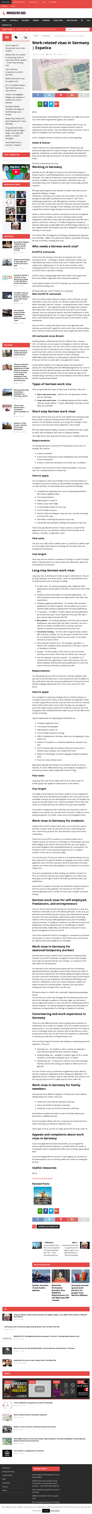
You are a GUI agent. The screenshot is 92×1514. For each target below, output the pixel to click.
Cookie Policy (34, 2)
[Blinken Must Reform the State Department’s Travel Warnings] (21, 218)
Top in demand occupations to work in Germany (14, 72)
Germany (46, 20)
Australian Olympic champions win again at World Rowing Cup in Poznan (21, 246)
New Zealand (72, 20)
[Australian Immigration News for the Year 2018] (40, 1388)
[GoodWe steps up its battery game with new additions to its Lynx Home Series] (7, 295)
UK (82, 20)
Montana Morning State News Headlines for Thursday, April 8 (21, 393)
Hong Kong (58, 20)
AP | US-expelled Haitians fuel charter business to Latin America (15, 88)
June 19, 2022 (40, 54)
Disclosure (6, 2)
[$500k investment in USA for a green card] (21, 202)
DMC (43, 2)
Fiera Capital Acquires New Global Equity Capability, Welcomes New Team (20, 315)
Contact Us (6, 25)
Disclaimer (53, 2)
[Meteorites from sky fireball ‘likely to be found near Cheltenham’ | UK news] (7, 1350)
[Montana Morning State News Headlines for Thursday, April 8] (7, 392)
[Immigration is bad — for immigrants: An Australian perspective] (15, 1388)
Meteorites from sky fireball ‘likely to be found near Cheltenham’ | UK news (44, 1348)
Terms (13, 6)
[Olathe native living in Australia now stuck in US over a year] (7, 262)
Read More (55, 1510)
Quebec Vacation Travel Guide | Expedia (40, 1288)
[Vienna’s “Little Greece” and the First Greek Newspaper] (7, 425)
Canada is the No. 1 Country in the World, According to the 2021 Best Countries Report (21, 279)
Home (4, 20)
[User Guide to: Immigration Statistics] (7, 1453)
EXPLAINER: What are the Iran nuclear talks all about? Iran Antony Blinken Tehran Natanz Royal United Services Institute (50, 1440)
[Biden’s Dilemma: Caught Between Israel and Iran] (7, 353)
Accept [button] (46, 1511)
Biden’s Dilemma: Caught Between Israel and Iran (20, 353)
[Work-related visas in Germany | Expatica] (7, 1417)
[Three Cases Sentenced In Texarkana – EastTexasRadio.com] (7, 408)
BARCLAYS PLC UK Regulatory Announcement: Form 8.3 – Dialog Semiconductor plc (46, 1336)
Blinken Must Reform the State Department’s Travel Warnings (15, 121)
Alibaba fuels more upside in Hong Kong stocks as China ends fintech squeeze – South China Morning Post (16, 60)
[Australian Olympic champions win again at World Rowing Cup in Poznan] (10, 218)
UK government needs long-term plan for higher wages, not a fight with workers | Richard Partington (15, 133)
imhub (50, 54)
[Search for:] (78, 29)
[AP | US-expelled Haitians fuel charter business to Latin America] (10, 210)
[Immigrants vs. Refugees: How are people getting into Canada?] (64, 1388)
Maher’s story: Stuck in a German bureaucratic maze (35, 1427)
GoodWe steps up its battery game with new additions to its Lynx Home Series (21, 297)
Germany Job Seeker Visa (48, 1227)
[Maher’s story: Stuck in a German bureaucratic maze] (7, 1429)
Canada (36, 20)
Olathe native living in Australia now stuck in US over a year (22, 263)
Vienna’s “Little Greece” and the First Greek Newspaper (20, 426)
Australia (14, 20)
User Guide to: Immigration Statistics (29, 1451)
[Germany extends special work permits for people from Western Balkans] (80, 1276)
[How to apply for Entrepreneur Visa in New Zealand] (10, 194)
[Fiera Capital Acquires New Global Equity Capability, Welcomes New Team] (7, 313)
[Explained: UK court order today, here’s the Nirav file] (7, 1362)
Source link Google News (42, 1178)
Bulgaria (25, 20)
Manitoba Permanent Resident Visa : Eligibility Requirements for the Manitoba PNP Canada (60, 1293)
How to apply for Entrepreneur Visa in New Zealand (15, 48)
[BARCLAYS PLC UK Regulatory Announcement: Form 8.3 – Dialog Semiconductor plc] (7, 1338)
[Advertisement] (60, 1235)
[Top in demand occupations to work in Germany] (10, 202)
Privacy (4, 6)
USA (88, 20)
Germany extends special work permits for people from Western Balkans (80, 1290)
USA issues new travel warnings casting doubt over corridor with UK (31, 1327)
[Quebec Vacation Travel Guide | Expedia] (41, 1276)
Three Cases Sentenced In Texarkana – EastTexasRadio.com (21, 409)
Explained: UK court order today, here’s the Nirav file (35, 1360)
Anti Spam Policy (19, 2)
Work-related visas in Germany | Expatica (30, 1415)
